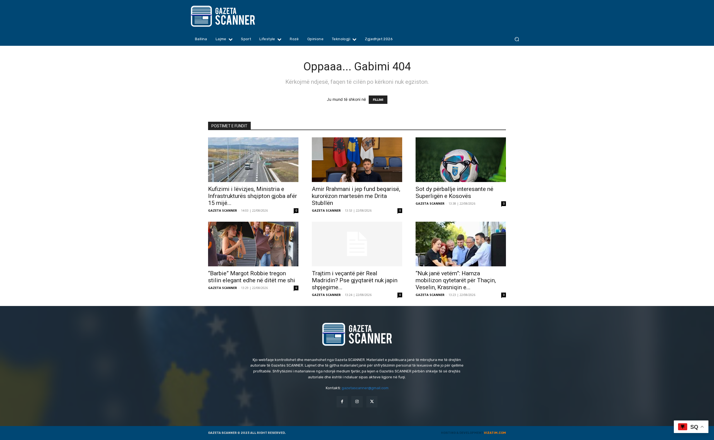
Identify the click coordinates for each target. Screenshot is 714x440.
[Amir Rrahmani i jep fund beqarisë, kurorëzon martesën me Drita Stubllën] (357, 159)
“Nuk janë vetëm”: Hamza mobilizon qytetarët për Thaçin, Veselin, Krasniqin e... (456, 280)
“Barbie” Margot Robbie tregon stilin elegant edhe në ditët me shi (251, 277)
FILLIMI (378, 100)
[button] (516, 39)
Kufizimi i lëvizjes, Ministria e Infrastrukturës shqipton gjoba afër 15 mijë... (252, 196)
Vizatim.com (495, 433)
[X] (371, 401)
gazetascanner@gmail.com (365, 388)
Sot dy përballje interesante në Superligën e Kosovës (454, 192)
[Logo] (233, 16)
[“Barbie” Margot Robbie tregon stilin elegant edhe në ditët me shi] (253, 244)
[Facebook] (342, 401)
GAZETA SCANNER (222, 210)
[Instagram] (356, 401)
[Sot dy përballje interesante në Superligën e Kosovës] (461, 159)
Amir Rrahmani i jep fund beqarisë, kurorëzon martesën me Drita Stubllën (356, 196)
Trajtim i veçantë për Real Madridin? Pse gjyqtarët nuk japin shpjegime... (354, 280)
